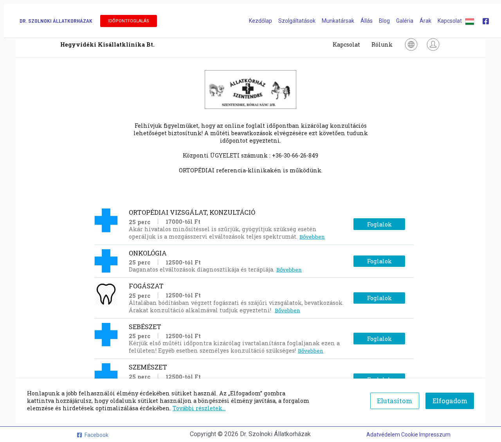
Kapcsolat (450, 21)
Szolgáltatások (296, 21)
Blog (384, 21)
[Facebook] (485, 21)
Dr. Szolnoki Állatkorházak (56, 20)
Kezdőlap (260, 21)
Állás (366, 21)
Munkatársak (338, 21)
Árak (425, 21)
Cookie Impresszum (426, 434)
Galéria (404, 21)
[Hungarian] (469, 21)
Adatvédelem (383, 434)
